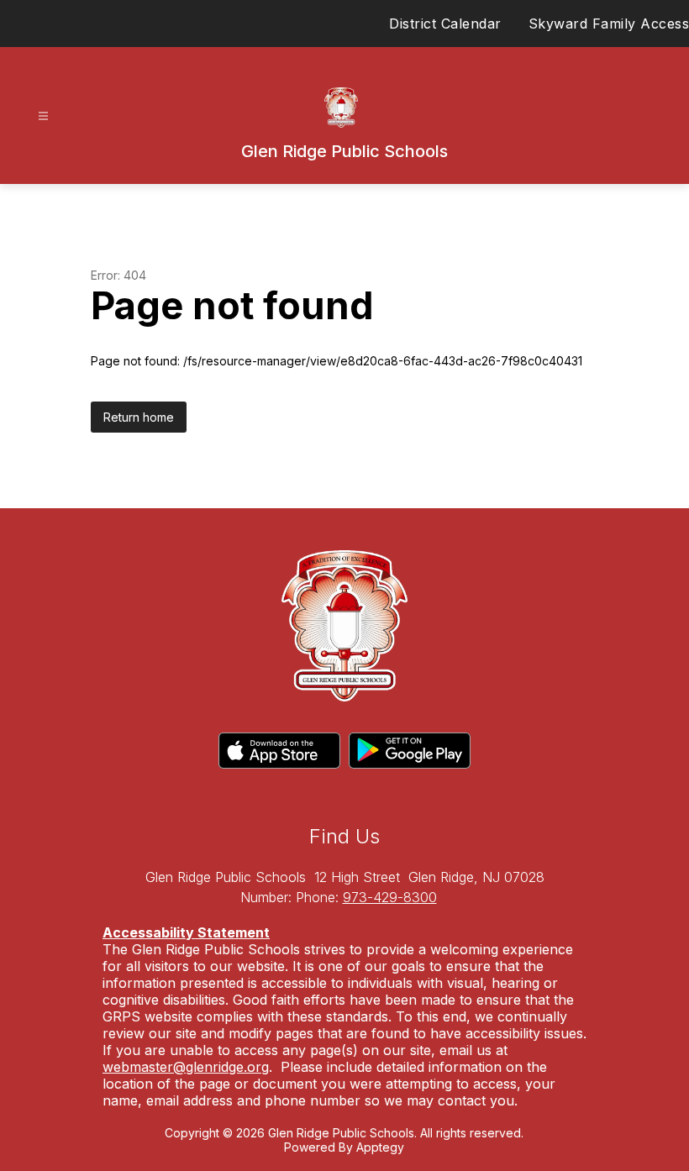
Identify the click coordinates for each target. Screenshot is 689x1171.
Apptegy (380, 1147)
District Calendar (445, 23)
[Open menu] (43, 116)
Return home (138, 417)
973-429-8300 (390, 897)
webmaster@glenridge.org (186, 1066)
